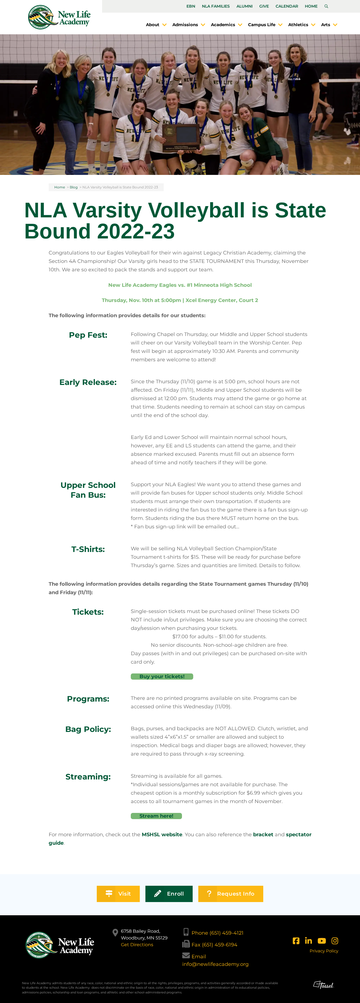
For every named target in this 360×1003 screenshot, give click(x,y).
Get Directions (137, 944)
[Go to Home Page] (59, 17)
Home (311, 6)
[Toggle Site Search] (326, 6)
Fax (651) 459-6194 (214, 945)
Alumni (245, 6)
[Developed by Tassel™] (323, 990)
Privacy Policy (324, 951)
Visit (124, 894)
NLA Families (216, 6)
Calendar (287, 6)
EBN (190, 6)
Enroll (175, 894)
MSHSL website (162, 834)
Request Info (236, 894)
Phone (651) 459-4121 (218, 933)
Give (264, 6)
